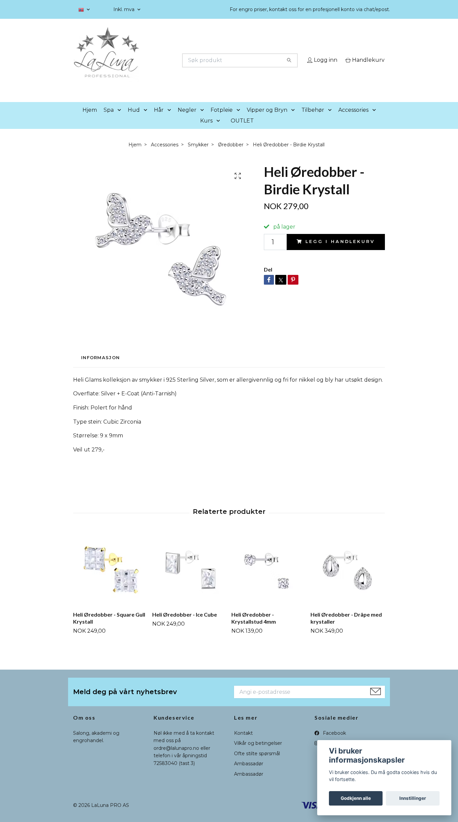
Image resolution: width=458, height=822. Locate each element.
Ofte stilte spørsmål (257, 763)
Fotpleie (222, 119)
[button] (120, 120)
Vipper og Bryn (267, 119)
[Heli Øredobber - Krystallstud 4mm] (268, 578)
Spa (109, 119)
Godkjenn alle (356, 798)
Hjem (89, 119)
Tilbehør (312, 119)
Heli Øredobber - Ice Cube (184, 624)
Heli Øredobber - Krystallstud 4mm (253, 627)
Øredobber (230, 154)
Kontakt (243, 742)
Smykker (198, 154)
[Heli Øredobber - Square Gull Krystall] (110, 578)
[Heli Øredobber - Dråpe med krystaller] (347, 578)
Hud (134, 119)
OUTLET (242, 130)
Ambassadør (248, 773)
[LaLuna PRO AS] (151, 60)
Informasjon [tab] (100, 367)
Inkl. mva (124, 9)
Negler (187, 119)
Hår (159, 119)
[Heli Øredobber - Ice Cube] (189, 578)
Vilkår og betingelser (258, 753)
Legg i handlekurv (340, 251)
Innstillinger (412, 798)
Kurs (206, 130)
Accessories (353, 119)
